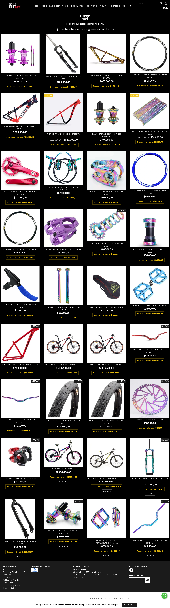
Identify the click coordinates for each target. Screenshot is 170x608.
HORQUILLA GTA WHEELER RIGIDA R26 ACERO (20, 542)
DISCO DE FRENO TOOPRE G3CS (149, 420)
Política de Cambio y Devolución (117, 6)
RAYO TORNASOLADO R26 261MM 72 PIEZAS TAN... (150, 132)
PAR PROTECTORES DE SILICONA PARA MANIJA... (20, 305)
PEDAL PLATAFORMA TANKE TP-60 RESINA (149, 305)
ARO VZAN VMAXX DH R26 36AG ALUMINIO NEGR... (149, 76)
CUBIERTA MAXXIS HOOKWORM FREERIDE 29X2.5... (106, 422)
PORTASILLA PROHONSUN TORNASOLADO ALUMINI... (63, 308)
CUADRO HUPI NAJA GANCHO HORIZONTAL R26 (63, 135)
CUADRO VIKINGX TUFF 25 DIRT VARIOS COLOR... (20, 127)
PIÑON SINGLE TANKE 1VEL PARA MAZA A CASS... (106, 244)
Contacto (91, 6)
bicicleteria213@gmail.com (88, 572)
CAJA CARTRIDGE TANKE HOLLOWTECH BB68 (149, 250)
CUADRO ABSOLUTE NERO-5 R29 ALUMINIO (20, 365)
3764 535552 (81, 569)
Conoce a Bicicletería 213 (54, 6)
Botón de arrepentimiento (155, 599)
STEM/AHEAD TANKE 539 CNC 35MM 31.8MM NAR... (106, 193)
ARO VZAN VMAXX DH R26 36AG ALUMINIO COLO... (149, 192)
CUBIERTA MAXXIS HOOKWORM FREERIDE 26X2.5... (63, 422)
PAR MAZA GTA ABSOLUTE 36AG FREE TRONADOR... (63, 532)
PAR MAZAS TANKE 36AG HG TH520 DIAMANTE (106, 135)
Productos (77, 6)
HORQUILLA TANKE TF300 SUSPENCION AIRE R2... (149, 479)
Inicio (35, 6)
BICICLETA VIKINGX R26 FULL (63, 469)
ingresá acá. (136, 599)
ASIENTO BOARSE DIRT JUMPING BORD (106, 307)
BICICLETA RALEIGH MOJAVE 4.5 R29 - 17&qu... (106, 478)
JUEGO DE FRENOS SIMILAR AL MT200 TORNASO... (63, 188)
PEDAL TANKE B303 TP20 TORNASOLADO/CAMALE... (107, 541)
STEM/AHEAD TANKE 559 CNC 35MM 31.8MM (20, 478)
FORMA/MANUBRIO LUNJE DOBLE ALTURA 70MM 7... (149, 351)
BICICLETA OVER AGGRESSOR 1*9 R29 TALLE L (63, 365)
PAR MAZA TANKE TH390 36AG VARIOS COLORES (20, 76)
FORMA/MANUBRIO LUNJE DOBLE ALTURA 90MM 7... (149, 541)
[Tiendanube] (14, 597)
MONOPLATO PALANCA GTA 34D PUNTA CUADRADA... (20, 193)
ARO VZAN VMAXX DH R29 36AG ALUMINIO (20, 249)
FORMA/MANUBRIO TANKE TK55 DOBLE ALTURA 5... (20, 421)
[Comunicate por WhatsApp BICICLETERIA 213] (164, 596)
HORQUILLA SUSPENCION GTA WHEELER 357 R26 (63, 77)
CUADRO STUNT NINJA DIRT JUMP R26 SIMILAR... (106, 76)
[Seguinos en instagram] (131, 570)
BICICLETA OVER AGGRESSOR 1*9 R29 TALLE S (106, 365)
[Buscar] (161, 3)
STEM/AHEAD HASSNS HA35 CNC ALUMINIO (63, 249)
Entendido (129, 605)
